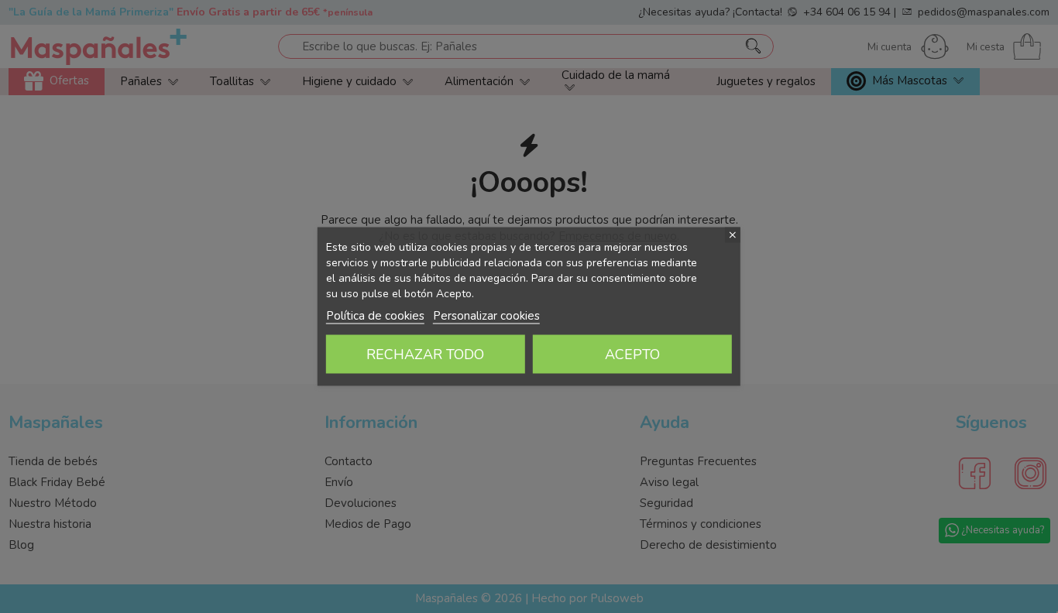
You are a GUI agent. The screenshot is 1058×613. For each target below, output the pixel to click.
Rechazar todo (425, 354)
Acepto (632, 354)
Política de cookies (375, 316)
